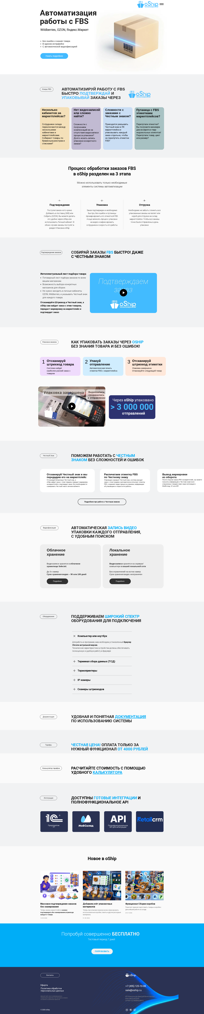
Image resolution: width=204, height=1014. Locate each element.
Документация (130, 717)
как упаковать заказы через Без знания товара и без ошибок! (107, 344)
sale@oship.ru (133, 990)
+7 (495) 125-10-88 (135, 986)
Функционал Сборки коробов (140, 904)
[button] (102, 951)
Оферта (44, 985)
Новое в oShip (102, 858)
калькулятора (107, 772)
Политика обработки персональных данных (52, 989)
